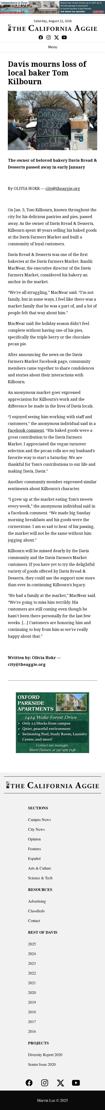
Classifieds (36, 910)
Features (34, 848)
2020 (32, 992)
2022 (32, 972)
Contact (34, 920)
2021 (32, 982)
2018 (32, 1011)
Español (34, 858)
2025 (32, 943)
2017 (32, 1021)
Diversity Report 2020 (45, 1054)
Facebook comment (26, 430)
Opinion (34, 838)
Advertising (37, 901)
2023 (32, 963)
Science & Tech (40, 877)
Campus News (39, 819)
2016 (32, 1031)
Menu (52, 47)
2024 (32, 953)
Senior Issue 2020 (42, 1064)
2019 (32, 1002)
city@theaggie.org (62, 188)
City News (36, 829)
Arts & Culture (39, 868)
